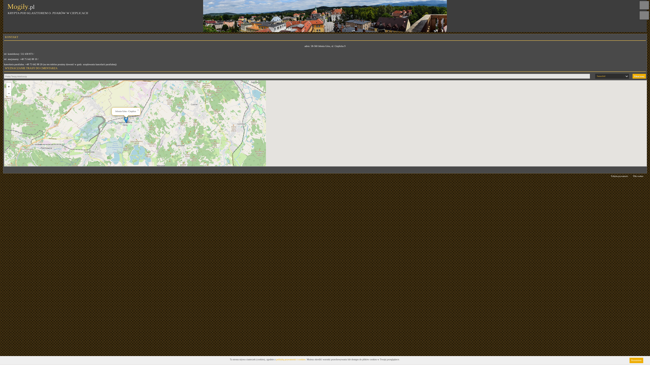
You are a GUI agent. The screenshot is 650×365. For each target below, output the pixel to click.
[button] (126, 119)
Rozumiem (636, 360)
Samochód (601, 76)
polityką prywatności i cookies (290, 359)
